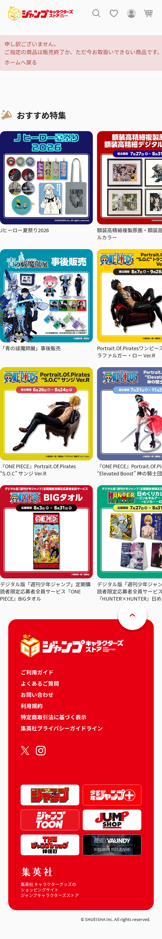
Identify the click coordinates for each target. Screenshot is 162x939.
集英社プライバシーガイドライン (62, 728)
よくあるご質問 (40, 683)
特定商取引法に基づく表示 (53, 717)
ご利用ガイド (37, 672)
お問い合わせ (37, 694)
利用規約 (32, 706)
